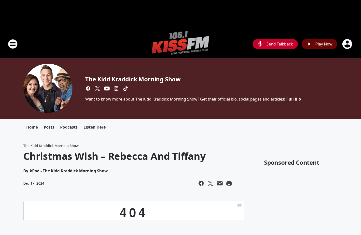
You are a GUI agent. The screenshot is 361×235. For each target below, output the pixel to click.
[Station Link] (180, 44)
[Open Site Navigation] (13, 44)
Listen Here (94, 127)
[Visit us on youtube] (107, 88)
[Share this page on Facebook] (201, 183)
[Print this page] (229, 183)
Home (32, 127)
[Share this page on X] (210, 183)
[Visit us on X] (97, 88)
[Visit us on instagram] (116, 88)
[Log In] (347, 44)
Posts (49, 127)
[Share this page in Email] (219, 183)
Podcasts (69, 127)
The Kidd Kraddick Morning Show (133, 79)
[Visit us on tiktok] (125, 88)
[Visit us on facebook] (88, 88)
